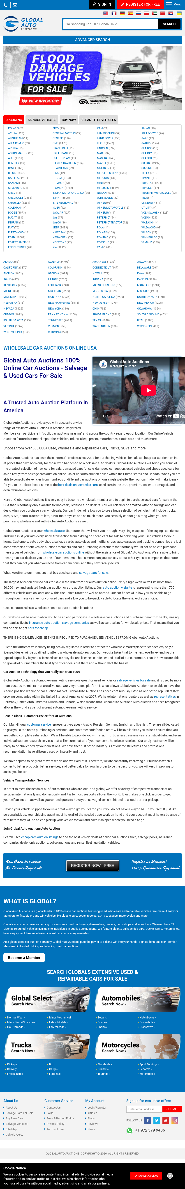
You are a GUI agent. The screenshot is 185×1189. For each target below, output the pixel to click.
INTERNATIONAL (66, 202)
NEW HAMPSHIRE (63, 302)
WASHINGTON (105, 326)
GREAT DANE (63, 153)
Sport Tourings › (149, 1064)
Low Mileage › (57, 1027)
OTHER (104, 202)
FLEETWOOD (18, 232)
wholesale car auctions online (63, 552)
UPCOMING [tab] (14, 120)
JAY (58, 217)
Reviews (93, 1123)
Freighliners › (15, 1073)
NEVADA (13, 308)
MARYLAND (148, 285)
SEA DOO (149, 148)
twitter (156, 1120)
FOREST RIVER (19, 242)
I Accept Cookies (147, 1175)
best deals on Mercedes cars (78, 485)
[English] (106, 14)
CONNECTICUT (105, 267)
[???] (162, 14)
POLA (103, 227)
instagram (174, 1120)
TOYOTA (151, 182)
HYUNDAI (63, 187)
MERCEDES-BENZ (112, 173)
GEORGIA (58, 273)
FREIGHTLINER (20, 247)
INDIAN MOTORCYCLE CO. (71, 192)
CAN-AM (17, 182)
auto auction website (117, 587)
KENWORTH (63, 237)
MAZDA (106, 163)
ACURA (16, 133)
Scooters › (146, 1069)
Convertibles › (148, 1022)
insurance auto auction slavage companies (59, 622)
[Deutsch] (122, 14)
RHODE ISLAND (106, 314)
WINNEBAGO (152, 237)
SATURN (150, 143)
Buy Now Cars (14, 1118)
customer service (39, 724)
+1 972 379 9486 (5, 5)
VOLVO (149, 217)
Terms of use (55, 1129)
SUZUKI (149, 168)
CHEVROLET (20, 197)
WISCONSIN (148, 326)
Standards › (105, 1064)
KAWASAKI (63, 232)
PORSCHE (106, 242)
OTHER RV (106, 212)
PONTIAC (106, 237)
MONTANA (59, 296)
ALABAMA (58, 261)
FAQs (50, 1113)
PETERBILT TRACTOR (112, 222)
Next (176, 78)
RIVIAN (148, 128)
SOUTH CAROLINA (152, 314)
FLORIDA (13, 273)
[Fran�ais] (114, 14)
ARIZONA (146, 261)
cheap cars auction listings (39, 837)
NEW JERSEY (105, 302)
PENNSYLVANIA (62, 314)
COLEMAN (17, 207)
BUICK (16, 173)
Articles (92, 1113)
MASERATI (106, 158)
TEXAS (101, 320)
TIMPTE (149, 178)
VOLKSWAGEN (154, 212)
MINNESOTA (104, 291)
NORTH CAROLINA (108, 296)
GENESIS (62, 138)
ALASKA (11, 261)
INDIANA (102, 279)
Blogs (91, 1118)
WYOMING (58, 332)
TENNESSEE (60, 320)
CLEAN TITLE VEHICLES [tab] (98, 120)
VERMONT (57, 326)
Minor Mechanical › (60, 1017)
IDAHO (11, 279)
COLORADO (59, 267)
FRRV (59, 128)
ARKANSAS (103, 261)
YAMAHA (150, 242)
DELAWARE (147, 267)
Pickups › (12, 1064)
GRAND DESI (63, 148)
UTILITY (148, 207)
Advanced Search (92, 39)
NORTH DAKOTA (151, 296)
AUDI (15, 158)
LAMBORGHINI (108, 133)
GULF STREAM (64, 158)
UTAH (145, 320)
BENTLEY (16, 163)
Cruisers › (103, 1069)
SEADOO (149, 158)
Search (169, 24)
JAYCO (60, 222)
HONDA (62, 178)
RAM (104, 247)
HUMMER (61, 182)
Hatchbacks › (148, 1017)
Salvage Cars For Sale (19, 1113)
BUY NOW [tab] (69, 120)
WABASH (149, 222)
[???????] (138, 14)
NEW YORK (58, 308)
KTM (102, 128)
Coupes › (103, 1022)
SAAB (147, 138)
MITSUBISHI (108, 187)
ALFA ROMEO (19, 143)
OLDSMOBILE (107, 197)
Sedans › (103, 1017)
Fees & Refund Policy (60, 1118)
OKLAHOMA (149, 308)
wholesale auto (54, 531)
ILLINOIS (57, 279)
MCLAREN (106, 168)
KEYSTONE (62, 242)
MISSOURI (147, 291)
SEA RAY (149, 153)
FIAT (13, 227)
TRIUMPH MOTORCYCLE (159, 192)
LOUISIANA (58, 285)
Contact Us (54, 1107)
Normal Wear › (16, 1017)
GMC (60, 143)
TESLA (149, 173)
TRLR (147, 197)
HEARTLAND (63, 168)
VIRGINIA (13, 326)
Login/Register (97, 1107)
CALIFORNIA (15, 267)
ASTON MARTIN (20, 153)
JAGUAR (61, 212)
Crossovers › (147, 1027)
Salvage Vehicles (17, 1123)
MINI (103, 182)
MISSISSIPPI (15, 296)
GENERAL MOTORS (67, 133)
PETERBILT (106, 217)
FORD (16, 237)
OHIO (99, 308)
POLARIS (16, 128)
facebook (147, 1120)
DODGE (17, 212)
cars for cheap (38, 628)
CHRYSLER (19, 202)
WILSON (149, 232)
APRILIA (15, 148)
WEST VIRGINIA (16, 332)
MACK (103, 153)
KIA (59, 247)
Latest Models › (58, 1022)
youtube (165, 1120)
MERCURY (106, 178)
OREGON (13, 314)
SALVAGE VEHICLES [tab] (42, 120)
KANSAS (147, 279)
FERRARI (16, 222)
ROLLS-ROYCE (152, 133)
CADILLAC (18, 178)
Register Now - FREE (92, 865)
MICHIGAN (59, 291)
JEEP (60, 227)
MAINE (11, 291)
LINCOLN (106, 148)
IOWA (144, 273)
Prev (9, 78)
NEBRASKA (13, 302)
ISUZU (59, 207)
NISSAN (106, 192)
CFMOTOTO (18, 187)
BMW (15, 168)
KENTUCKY (14, 285)
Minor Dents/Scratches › (22, 1022)
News (91, 1129)
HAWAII (100, 273)
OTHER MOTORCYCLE (113, 207)
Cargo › (53, 1069)
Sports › (102, 1027)
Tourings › (104, 1073)
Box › (52, 1064)
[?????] (170, 14)
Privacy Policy (55, 1123)
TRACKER (150, 187)
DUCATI (15, 217)
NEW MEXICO (150, 302)
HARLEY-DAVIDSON (68, 163)
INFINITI (61, 197)
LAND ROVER (108, 138)
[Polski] (146, 14)
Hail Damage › (16, 1027)
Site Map (11, 1129)
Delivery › (12, 1069)
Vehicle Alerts (14, 1134)
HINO (59, 173)
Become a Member (24, 957)
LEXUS (105, 143)
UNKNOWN (151, 202)
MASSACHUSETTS (107, 285)
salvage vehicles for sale (133, 680)
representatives (165, 696)
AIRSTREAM (18, 138)
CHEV (14, 192)
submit (172, 1109)
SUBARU (150, 163)
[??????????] (179, 14)
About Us (11, 1107)
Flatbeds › (55, 1073)
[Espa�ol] (130, 14)
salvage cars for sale (93, 572)
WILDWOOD (151, 227)
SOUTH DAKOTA (17, 320)
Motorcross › (147, 1073)
